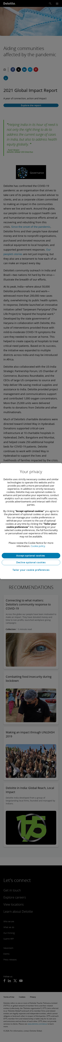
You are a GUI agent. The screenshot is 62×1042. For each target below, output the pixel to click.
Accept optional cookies (31, 555)
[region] (31, 521)
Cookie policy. (38, 546)
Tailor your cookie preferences (31, 570)
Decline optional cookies (31, 562)
